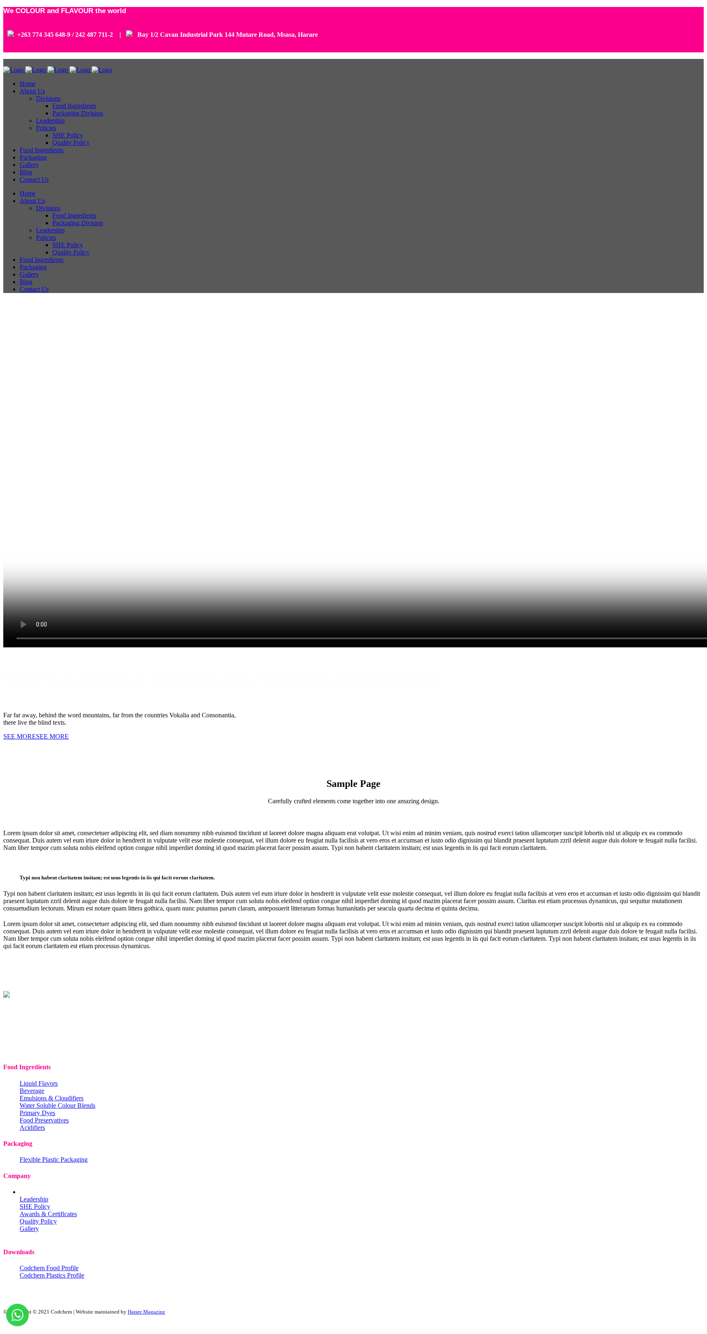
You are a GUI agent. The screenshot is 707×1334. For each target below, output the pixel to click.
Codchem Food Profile (49, 1267)
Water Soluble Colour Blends (57, 1105)
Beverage (32, 1090)
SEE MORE (19, 736)
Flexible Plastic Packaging (54, 1159)
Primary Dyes (37, 1112)
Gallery (29, 1228)
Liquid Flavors (39, 1083)
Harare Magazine (146, 1312)
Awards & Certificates (48, 1213)
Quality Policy (38, 1221)
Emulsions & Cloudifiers (51, 1098)
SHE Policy (35, 1206)
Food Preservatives (44, 1120)
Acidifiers (32, 1127)
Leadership (34, 1199)
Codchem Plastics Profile (52, 1275)
